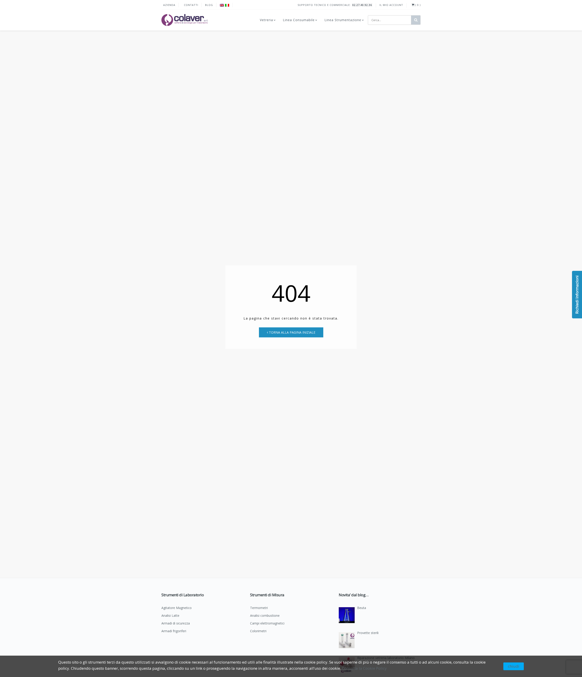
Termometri (259, 608)
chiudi (513, 666)
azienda (169, 5)
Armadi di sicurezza (175, 623)
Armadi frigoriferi (173, 631)
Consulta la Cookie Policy (364, 668)
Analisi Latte (170, 616)
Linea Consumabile (299, 20)
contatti (191, 5)
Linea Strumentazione (342, 20)
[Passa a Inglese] (222, 5)
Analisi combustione (265, 616)
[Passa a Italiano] (227, 5)
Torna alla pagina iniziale (291, 332)
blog (209, 5)
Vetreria (266, 20)
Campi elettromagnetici (267, 623)
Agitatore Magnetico (176, 608)
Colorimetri (258, 631)
